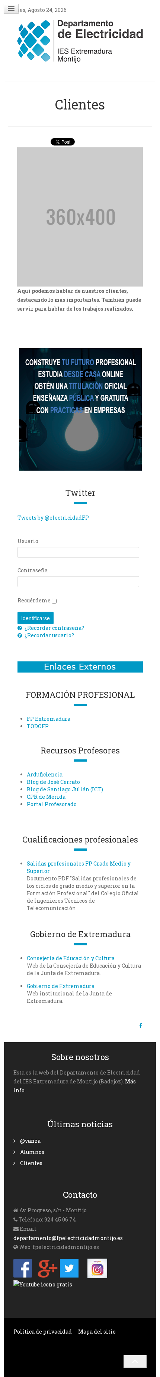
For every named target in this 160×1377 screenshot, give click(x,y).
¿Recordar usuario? (48, 635)
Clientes (30, 1163)
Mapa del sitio (97, 1331)
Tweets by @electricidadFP (53, 517)
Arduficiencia (45, 774)
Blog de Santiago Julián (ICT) (65, 789)
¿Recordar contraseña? (53, 627)
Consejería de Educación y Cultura (71, 958)
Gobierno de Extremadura (61, 986)
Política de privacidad (42, 1331)
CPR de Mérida (46, 796)
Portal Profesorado (52, 804)
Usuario (27, 540)
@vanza (30, 1140)
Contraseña (32, 570)
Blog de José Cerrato (53, 781)
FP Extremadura (48, 718)
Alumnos (31, 1151)
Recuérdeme (34, 600)
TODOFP (38, 726)
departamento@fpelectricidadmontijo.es (68, 1238)
